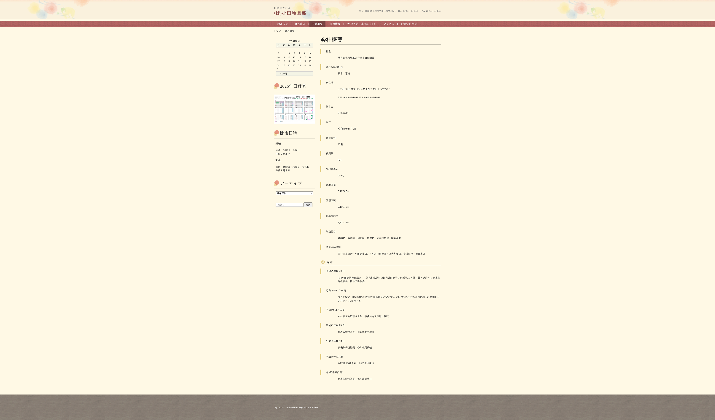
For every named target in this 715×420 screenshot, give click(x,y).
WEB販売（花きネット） (361, 24)
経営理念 (300, 24)
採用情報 (335, 24)
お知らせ (282, 24)
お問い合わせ (409, 24)
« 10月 (283, 73)
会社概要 (317, 24)
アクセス (389, 24)
